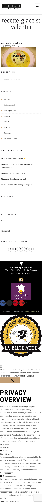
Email (3, 221)
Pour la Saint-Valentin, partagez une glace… (17, 185)
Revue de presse (10, 139)
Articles (7, 99)
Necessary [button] (4, 448)
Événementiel (9, 105)
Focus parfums (10, 110)
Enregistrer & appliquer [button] (9, 501)
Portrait (7, 127)
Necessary (7, 451)
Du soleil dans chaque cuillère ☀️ (13, 158)
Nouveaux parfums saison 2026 (13, 173)
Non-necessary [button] (6, 473)
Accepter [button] (22, 376)
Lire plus (30, 376)
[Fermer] (10, 380)
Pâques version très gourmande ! (13, 179)
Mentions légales (31, 311)
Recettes (7, 133)
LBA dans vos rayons (12, 122)
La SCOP (7, 116)
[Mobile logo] (21, 356)
